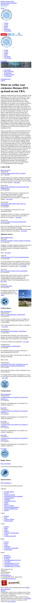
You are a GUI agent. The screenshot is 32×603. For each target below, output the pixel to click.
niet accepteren (12, 601)
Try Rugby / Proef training (11, 548)
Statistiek (6, 531)
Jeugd (5, 517)
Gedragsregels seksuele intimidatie (13, 496)
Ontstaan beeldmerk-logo (11, 508)
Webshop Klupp (8, 521)
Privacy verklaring (9, 505)
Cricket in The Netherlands (11, 533)
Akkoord (3, 590)
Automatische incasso (10, 501)
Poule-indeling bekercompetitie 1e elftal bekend (13, 331)
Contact (3, 80)
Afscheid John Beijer (6, 286)
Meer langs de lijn (5, 170)
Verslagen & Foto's (9, 74)
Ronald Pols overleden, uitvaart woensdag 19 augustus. (15, 240)
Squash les (7, 555)
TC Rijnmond (8, 76)
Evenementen (7, 73)
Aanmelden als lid (5, 79)
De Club (6, 493)
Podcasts (6, 510)
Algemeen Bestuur (9, 491)
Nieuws (6, 543)
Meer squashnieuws (6, 483)
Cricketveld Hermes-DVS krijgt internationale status (15, 257)
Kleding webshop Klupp (7, 1)
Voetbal (6, 50)
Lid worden (4, 61)
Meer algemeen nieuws (7, 237)
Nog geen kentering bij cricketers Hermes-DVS (13, 221)
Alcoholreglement (9, 498)
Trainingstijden (8, 549)
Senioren (6, 516)
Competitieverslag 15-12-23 (11, 563)
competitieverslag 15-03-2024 (12, 566)
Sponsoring (7, 56)
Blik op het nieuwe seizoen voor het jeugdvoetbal (14, 271)
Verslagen (6, 558)
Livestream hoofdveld (10, 536)
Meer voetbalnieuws (6, 311)
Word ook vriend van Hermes (9, 3)
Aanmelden (7, 546)
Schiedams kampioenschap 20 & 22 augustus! (13, 173)
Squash (6, 53)
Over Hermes (7, 58)
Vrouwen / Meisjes (9, 519)
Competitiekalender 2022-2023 (12, 560)
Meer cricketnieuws (6, 394)
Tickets (3, 8)
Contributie (7, 499)
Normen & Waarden (9, 495)
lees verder (17, 182)
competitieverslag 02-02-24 (11, 565)
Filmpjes (6, 504)
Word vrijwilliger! (9, 71)
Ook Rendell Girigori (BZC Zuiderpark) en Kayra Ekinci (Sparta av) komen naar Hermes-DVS (14, 365)
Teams (6, 545)
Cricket (6, 51)
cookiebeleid (27, 598)
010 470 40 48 (5, 4)
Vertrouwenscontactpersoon (11, 507)
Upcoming (3, 62)
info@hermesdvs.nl (6, 575)
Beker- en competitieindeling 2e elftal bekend (13, 314)
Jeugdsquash (7, 557)
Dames (6, 528)
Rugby (6, 55)
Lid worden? (7, 70)
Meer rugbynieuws (6, 463)
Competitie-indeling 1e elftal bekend (10, 346)
